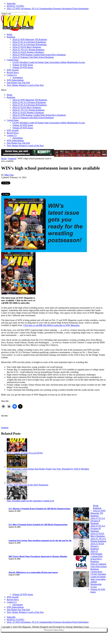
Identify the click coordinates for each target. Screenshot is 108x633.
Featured (12, 158)
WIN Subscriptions (15, 80)
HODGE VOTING (15, 6)
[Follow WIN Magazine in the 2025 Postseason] (17, 483)
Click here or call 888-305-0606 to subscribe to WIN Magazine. (51, 325)
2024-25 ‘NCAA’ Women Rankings (28, 49)
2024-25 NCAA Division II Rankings (29, 42)
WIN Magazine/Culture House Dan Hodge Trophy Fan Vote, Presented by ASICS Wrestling (48, 469)
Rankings (11, 37)
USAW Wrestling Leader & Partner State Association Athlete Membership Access (48, 62)
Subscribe (11, 3)
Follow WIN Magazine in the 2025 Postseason (27, 485)
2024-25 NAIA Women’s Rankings (28, 52)
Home (9, 34)
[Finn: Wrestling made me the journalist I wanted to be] (17, 499)
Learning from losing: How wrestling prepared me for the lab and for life (40, 540)
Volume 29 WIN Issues (22, 67)
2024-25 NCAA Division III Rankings (29, 44)
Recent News (13, 72)
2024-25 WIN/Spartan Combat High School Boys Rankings (39, 54)
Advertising (17, 77)
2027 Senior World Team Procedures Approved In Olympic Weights (38, 556)
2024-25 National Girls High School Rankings (33, 57)
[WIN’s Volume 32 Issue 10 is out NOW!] (17, 451)
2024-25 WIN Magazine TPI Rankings (29, 39)
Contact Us (12, 75)
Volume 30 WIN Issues (22, 65)
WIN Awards (13, 70)
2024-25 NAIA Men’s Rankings (26, 47)
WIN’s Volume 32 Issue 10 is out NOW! (25, 453)
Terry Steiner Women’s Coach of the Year (25, 85)
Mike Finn (9, 175)
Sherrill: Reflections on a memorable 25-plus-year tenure (33, 572)
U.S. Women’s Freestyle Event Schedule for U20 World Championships (39, 509)
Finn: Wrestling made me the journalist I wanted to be (30, 501)
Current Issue (13, 60)
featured (4, 427)
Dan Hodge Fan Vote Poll (18, 82)
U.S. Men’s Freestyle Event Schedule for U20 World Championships (38, 525)
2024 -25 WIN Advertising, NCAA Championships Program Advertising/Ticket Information (48, 8)
